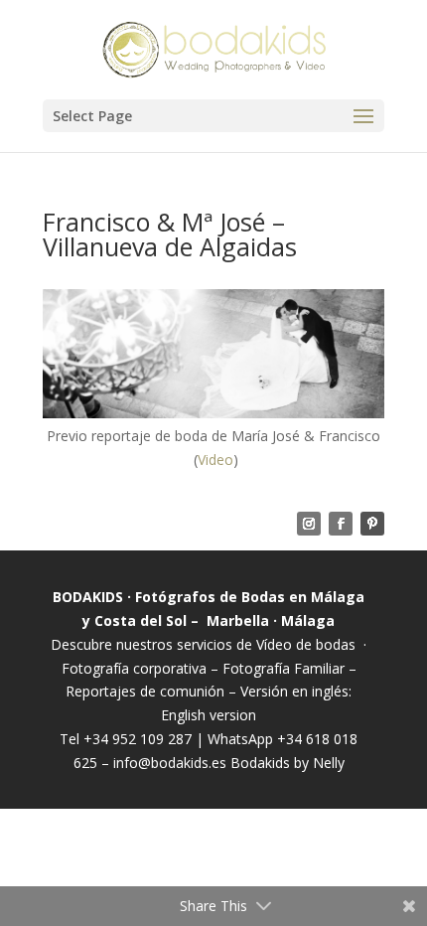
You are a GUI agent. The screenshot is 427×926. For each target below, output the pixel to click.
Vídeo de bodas (306, 644)
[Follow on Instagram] (309, 524)
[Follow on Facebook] (341, 524)
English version (208, 714)
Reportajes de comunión (147, 691)
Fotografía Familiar (283, 668)
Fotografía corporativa (134, 668)
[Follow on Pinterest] (372, 524)
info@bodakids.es (169, 762)
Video (215, 459)
